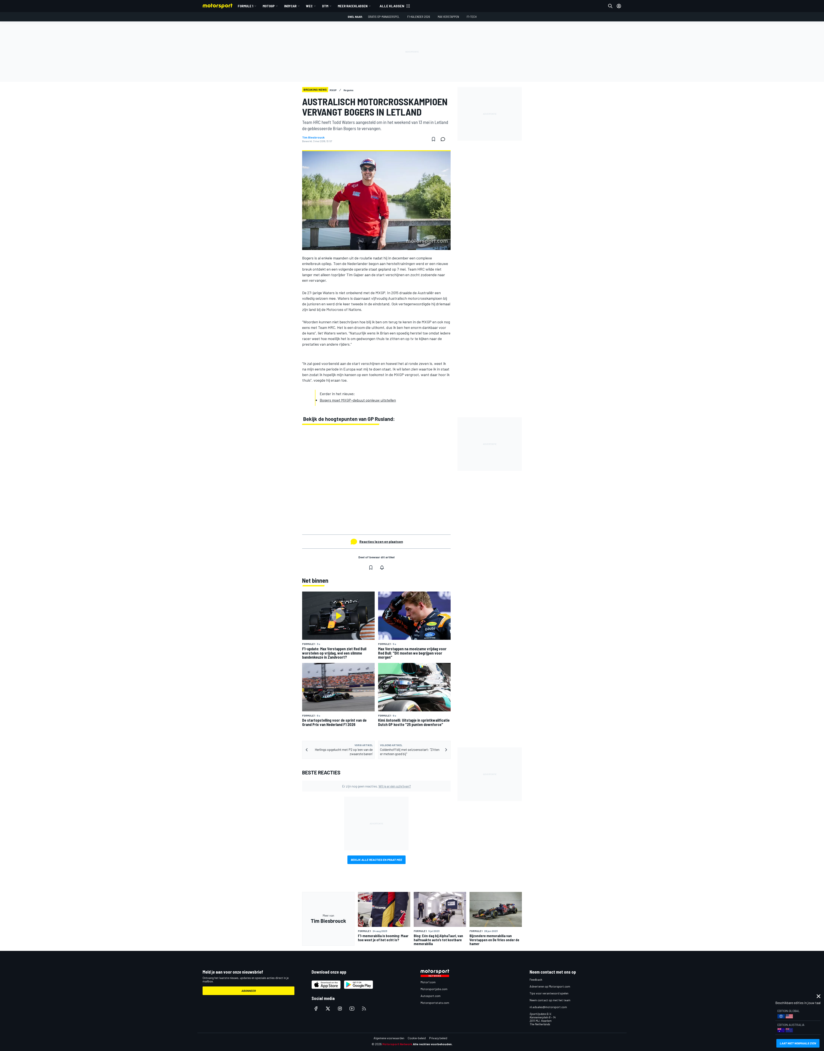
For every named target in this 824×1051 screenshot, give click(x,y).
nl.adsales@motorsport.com (548, 1007)
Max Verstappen (448, 16)
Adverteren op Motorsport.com (550, 986)
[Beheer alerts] (382, 567)
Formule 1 (245, 6)
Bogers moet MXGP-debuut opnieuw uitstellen (358, 400)
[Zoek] (610, 6)
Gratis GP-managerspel (384, 16)
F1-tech (472, 16)
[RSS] (364, 1008)
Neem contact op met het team (550, 1000)
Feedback (536, 979)
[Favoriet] (433, 139)
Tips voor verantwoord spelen (549, 993)
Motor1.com (428, 982)
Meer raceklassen (353, 6)
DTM (325, 6)
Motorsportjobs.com (434, 989)
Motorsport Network (397, 1044)
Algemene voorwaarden (389, 1038)
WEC (309, 6)
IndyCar (290, 6)
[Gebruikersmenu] (619, 6)
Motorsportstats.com (435, 1002)
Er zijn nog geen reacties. (376, 786)
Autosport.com (431, 996)
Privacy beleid (438, 1038)
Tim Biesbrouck (313, 137)
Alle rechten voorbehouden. (433, 1044)
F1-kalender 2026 (418, 16)
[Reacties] (444, 139)
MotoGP (269, 6)
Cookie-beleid (417, 1038)
